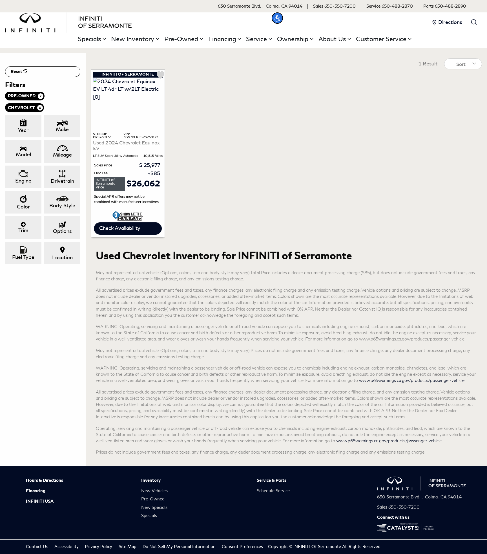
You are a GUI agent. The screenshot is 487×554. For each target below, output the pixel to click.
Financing (35, 490)
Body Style (62, 206)
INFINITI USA (40, 501)
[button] (277, 18)
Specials (149, 515)
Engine (23, 181)
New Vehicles (154, 490)
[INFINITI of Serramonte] (68, 21)
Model (23, 154)
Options (62, 231)
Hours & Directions (44, 480)
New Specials (154, 507)
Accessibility (67, 546)
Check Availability (119, 228)
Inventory (151, 480)
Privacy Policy (99, 546)
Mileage (62, 155)
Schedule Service (273, 490)
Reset (17, 71)
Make (62, 129)
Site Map (128, 546)
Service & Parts (271, 480)
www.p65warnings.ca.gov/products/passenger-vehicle (411, 380)
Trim (23, 230)
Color (23, 207)
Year (23, 130)
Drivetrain (62, 181)
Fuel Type (23, 257)
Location (62, 257)
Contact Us (37, 546)
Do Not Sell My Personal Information (180, 546)
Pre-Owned (153, 499)
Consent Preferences (242, 546)
